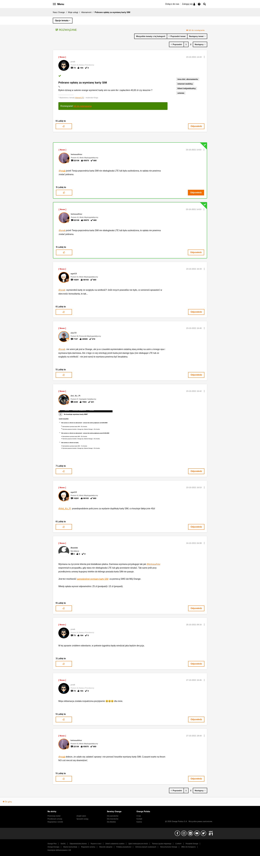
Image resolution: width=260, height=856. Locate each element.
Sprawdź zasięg (82, 819)
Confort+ (178, 844)
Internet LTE (79, 98)
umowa (181, 93)
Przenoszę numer (54, 816)
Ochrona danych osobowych (145, 847)
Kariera (139, 822)
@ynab (62, 171)
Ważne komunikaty (70, 847)
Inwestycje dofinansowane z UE (59, 850)
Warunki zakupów (105, 847)
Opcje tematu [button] (62, 20)
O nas (138, 816)
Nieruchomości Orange (168, 847)
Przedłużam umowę (55, 819)
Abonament (86, 12)
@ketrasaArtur (153, 564)
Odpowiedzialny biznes (78, 844)
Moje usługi (73, 12)
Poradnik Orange (192, 844)
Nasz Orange (59, 12)
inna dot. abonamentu (188, 79)
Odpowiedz (196, 126)
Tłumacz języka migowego (161, 844)
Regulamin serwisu (88, 847)
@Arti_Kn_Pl (64, 508)
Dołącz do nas (172, 4)
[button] (204, 57)
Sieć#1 (63, 844)
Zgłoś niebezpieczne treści (138, 844)
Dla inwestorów (112, 819)
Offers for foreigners (188, 847)
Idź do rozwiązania (196, 30)
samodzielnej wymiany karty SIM (92, 579)
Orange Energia (53, 847)
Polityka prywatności (123, 847)
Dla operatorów (112, 816)
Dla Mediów (111, 822)
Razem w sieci (96, 844)
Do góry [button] (8, 802)
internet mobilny (185, 84)
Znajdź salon (81, 816)
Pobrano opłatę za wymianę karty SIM (82, 82)
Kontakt (139, 819)
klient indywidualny (187, 88)
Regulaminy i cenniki (55, 822)
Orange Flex (52, 844)
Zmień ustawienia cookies (114, 844)
